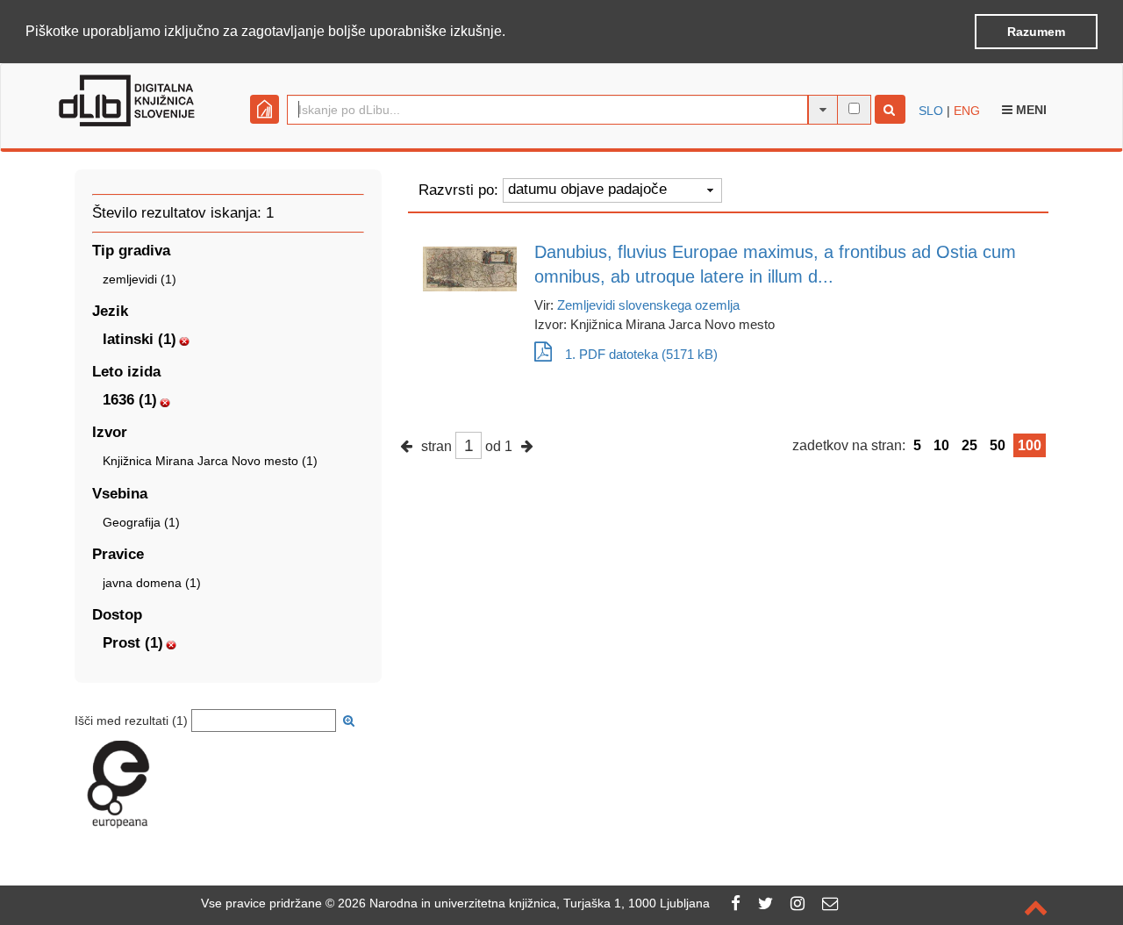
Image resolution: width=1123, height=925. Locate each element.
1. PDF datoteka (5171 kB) (641, 354)
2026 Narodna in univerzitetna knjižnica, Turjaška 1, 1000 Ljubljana (524, 903)
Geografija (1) (141, 522)
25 (969, 445)
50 (997, 445)
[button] (511, 32)
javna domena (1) (152, 583)
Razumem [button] (1036, 32)
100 (1029, 445)
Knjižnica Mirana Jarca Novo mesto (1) (210, 461)
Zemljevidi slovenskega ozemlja (648, 305)
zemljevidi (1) (139, 279)
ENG (967, 111)
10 (941, 445)
